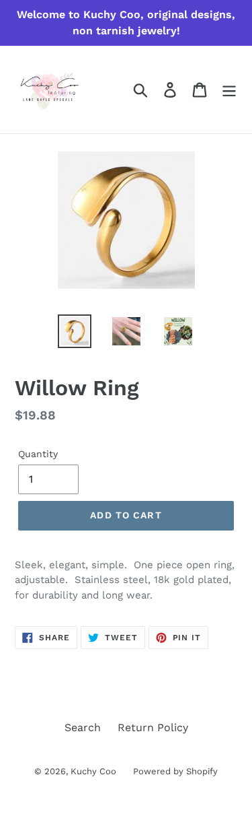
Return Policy (153, 727)
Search (83, 727)
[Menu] (229, 90)
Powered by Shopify (175, 771)
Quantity (38, 453)
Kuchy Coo (93, 771)
